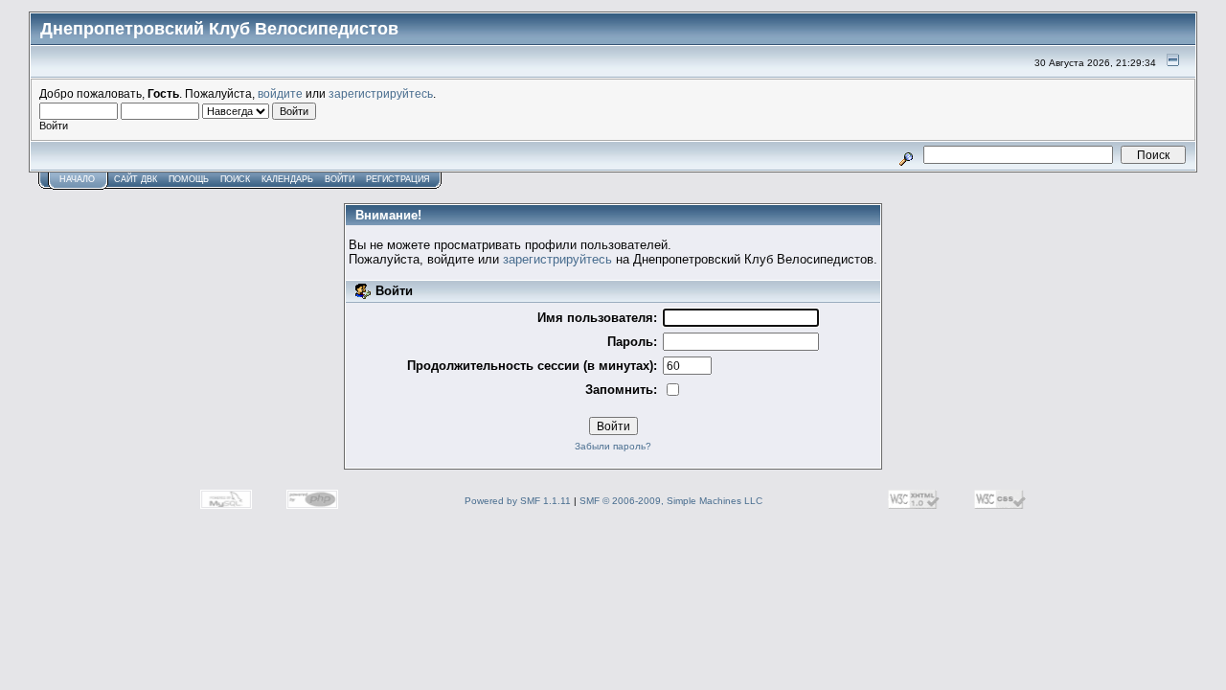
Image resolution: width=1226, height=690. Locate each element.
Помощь (189, 179)
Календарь (287, 179)
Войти (339, 179)
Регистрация (398, 179)
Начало (77, 179)
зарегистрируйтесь (381, 93)
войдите (280, 93)
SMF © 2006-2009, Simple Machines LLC (670, 500)
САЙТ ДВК (135, 179)
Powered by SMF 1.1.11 (518, 500)
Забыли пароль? (613, 446)
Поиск (235, 179)
